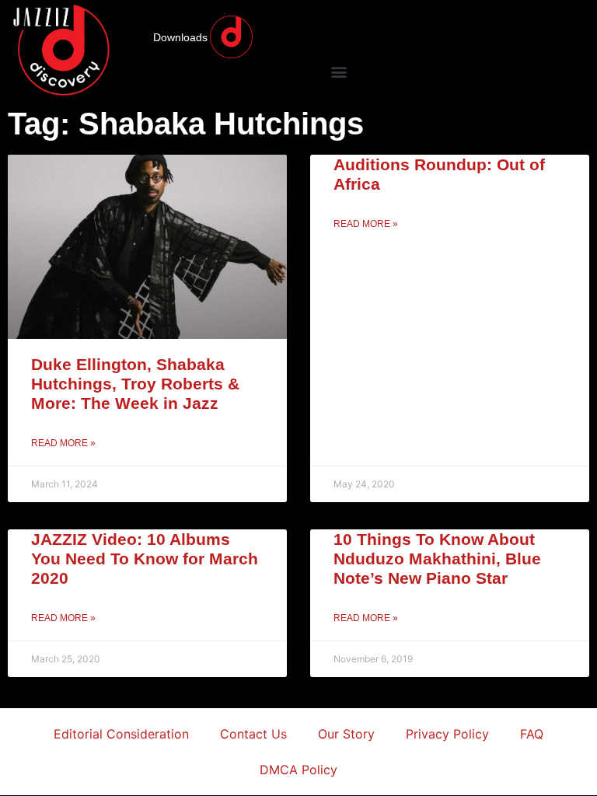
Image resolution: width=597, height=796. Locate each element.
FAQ (531, 734)
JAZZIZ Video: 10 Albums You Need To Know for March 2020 (144, 558)
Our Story (346, 734)
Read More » (63, 443)
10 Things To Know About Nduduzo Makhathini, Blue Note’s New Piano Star (437, 558)
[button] (338, 71)
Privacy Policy (447, 734)
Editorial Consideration (121, 734)
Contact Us (253, 734)
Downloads (180, 37)
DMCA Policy (298, 769)
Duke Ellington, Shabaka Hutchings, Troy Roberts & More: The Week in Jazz (135, 383)
